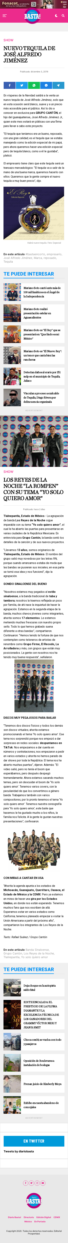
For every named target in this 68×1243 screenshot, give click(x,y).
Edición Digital (43, 1217)
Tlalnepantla (11, 957)
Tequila (8, 261)
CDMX (57, 1217)
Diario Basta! (14, 1217)
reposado (50, 257)
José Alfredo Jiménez (17, 257)
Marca (38, 257)
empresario (54, 254)
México (28, 1221)
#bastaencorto (35, 254)
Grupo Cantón (12, 953)
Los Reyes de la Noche (39, 953)
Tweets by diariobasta (19, 1151)
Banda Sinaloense (37, 949)
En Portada (40, 1221)
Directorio (29, 1217)
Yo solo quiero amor (34, 957)
